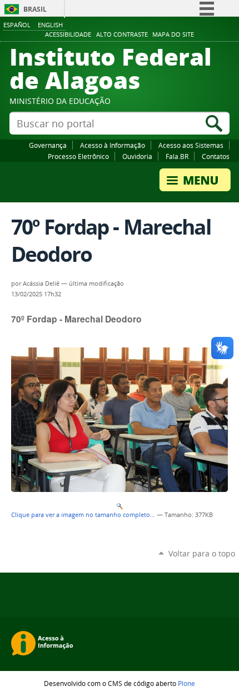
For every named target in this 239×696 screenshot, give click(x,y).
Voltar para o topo (201, 553)
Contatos (216, 156)
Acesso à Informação (112, 145)
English (50, 25)
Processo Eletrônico (78, 156)
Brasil (35, 9)
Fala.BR (177, 156)
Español (17, 25)
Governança (48, 145)
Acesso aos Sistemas (190, 145)
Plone (186, 683)
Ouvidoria (137, 156)
